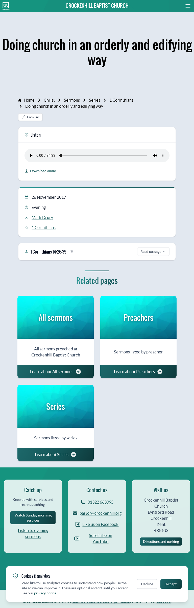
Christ (49, 100)
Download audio (43, 171)
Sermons (72, 100)
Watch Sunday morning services (33, 517)
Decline (147, 584)
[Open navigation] (182, 6)
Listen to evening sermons (33, 533)
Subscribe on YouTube (100, 538)
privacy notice (45, 593)
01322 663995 (100, 502)
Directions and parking (161, 541)
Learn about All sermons (51, 371)
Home (29, 100)
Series (94, 100)
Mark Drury (42, 217)
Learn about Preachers (134, 371)
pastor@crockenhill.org (99, 513)
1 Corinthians (121, 100)
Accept (171, 584)
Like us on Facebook (100, 524)
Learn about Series (51, 454)
